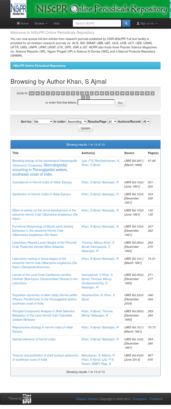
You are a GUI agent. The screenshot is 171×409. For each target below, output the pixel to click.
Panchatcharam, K (107, 160)
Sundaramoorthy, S (94, 283)
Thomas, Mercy (92, 242)
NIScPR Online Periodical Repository (40, 65)
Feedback (156, 399)
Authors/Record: (129, 121)
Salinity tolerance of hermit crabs (33, 339)
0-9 (31, 93)
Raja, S (106, 363)
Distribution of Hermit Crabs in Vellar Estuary (41, 194)
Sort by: (26, 121)
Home (24, 23)
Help (57, 23)
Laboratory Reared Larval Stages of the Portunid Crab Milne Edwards (44, 244)
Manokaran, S (91, 355)
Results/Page (97, 121)
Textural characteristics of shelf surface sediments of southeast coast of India (45, 357)
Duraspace (139, 399)
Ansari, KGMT (90, 363)
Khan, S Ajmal (91, 165)
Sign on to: (147, 23)
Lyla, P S (87, 160)
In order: (60, 121)
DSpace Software (87, 399)
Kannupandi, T (100, 246)
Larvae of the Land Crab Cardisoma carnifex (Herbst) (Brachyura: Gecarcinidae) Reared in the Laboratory (45, 279)
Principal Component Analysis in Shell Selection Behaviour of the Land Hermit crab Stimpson (43, 315)
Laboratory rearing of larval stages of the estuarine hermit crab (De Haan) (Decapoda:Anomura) (44, 262)
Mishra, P (108, 355)
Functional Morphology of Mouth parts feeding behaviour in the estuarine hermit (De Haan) (42, 230)
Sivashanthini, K (92, 295)
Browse (40, 23)
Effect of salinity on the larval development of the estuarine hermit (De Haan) (45, 214)
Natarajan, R (110, 182)
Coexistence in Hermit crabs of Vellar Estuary (42, 182)
